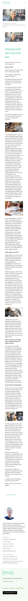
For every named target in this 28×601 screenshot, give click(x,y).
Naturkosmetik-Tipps (8, 546)
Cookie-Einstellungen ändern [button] (10, 592)
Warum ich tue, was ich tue (10, 23)
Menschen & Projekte (8, 544)
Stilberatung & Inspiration (9, 551)
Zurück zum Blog (11, 495)
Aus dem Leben (15, 25)
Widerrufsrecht (20, 588)
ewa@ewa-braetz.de (8, 581)
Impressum (5, 588)
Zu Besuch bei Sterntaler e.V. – (10, 556)
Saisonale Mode (7, 548)
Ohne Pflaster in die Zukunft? (10, 559)
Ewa (5, 25)
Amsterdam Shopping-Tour (10, 539)
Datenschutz (12, 588)
